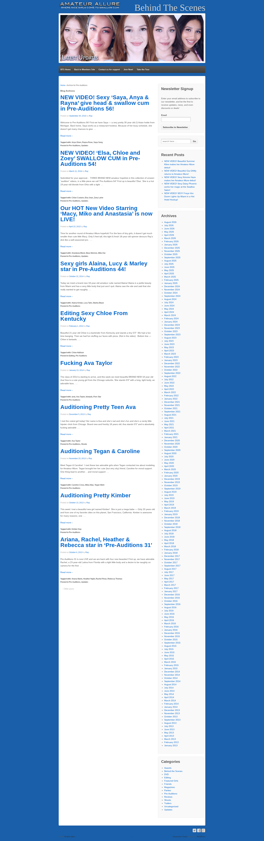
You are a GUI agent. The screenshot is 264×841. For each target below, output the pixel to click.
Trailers (167, 803)
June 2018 (169, 537)
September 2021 (172, 411)
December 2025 (172, 248)
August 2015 (170, 646)
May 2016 (169, 617)
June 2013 (169, 729)
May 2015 (169, 655)
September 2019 (172, 488)
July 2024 (169, 302)
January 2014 (171, 707)
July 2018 (169, 533)
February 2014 (171, 703)
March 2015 (170, 662)
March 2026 (170, 238)
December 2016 (172, 594)
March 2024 (170, 315)
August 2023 (170, 337)
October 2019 (171, 485)
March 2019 (170, 508)
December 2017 (172, 556)
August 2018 (170, 530)
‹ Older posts (68, 589)
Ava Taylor (80, 397)
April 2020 (169, 466)
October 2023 (171, 331)
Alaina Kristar (77, 303)
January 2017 (171, 591)
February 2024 (171, 318)
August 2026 (170, 222)
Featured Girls (171, 781)
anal (73, 397)
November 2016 (172, 598)
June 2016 (169, 614)
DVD (166, 774)
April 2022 (169, 389)
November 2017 (172, 559)
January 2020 (171, 476)
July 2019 (169, 495)
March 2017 (170, 585)
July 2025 (169, 264)
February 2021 (171, 434)
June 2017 (169, 575)
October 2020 (171, 447)
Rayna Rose (87, 142)
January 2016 (171, 630)
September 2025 (172, 257)
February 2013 (171, 742)
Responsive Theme (180, 836)
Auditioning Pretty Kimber (95, 495)
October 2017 (171, 562)
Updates (84, 145)
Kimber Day (76, 529)
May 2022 (169, 386)
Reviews (168, 797)
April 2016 (169, 620)
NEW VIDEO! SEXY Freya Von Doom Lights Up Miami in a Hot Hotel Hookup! (179, 196)
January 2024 (171, 321)
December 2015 (172, 633)
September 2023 (172, 334)
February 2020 (171, 472)
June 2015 (169, 652)
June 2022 (169, 382)
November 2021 (172, 405)
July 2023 (169, 341)
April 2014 (169, 697)
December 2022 (172, 363)
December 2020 (172, 440)
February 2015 (171, 665)
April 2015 (169, 659)
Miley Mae (89, 485)
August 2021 (170, 415)
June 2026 (169, 228)
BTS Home (66, 69)
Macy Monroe (91, 253)
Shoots (84, 444)
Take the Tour (143, 69)
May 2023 (169, 347)
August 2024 (170, 299)
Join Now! (128, 69)
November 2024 (172, 289)
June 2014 (169, 691)
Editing (72, 356)
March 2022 (170, 392)
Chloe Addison (78, 352)
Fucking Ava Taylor (86, 363)
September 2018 (172, 527)
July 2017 (169, 572)
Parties (167, 790)
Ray (90, 116)
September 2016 (172, 604)
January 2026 (171, 244)
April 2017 (169, 581)
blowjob (89, 397)
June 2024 (169, 305)
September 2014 (172, 681)
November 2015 (172, 636)
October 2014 (171, 678)
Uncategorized (171, 806)
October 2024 (171, 293)
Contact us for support (109, 69)
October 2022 (171, 370)
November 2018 (172, 520)
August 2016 (170, 607)
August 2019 (170, 492)
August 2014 (170, 684)
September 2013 (172, 720)
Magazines (169, 787)
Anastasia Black (78, 253)
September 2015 (172, 642)
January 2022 (171, 398)
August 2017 (170, 569)
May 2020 (169, 463)
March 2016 (170, 623)
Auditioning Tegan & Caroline (100, 451)
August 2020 (170, 453)
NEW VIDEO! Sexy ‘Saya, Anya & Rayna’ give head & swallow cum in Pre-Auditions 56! (104, 103)
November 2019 (172, 482)
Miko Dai (101, 253)
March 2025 (170, 276)
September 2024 (172, 296)
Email (164, 115)
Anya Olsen (76, 142)
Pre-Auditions (74, 145)
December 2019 (172, 479)
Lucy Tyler (88, 303)
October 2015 (171, 639)
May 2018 (169, 540)
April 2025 (169, 273)
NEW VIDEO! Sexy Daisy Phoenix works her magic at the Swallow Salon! (180, 186)
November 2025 (172, 251)
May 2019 (169, 501)
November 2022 (172, 366)
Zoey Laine (98, 198)
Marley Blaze (98, 303)
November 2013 (172, 713)
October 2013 (171, 716)
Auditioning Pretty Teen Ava (98, 407)
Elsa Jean (89, 198)
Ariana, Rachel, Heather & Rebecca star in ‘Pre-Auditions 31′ (106, 542)
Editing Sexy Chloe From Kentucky (94, 316)
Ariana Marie (77, 579)
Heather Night (89, 579)
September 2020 (172, 450)
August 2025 (170, 260)
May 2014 (169, 694)
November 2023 (172, 328)
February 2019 (171, 511)
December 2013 (172, 710)
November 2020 (172, 443)
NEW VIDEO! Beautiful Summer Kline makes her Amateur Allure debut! (179, 164)
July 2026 (169, 225)
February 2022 (171, 395)
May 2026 (169, 232)
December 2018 (172, 517)
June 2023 (169, 344)
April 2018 (169, 543)
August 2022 (170, 376)
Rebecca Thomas (115, 579)
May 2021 (169, 424)
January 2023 (171, 360)
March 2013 (170, 739)
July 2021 (169, 418)
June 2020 (169, 459)
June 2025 (169, 267)
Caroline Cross (78, 485)
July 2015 (169, 649)
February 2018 (171, 549)
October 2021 (171, 408)
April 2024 (169, 312)
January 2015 (171, 668)
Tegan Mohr (100, 485)
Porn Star (97, 397)
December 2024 (172, 286)
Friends (168, 784)
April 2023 (169, 350)
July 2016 (169, 610)
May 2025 (169, 270)
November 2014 (172, 675)
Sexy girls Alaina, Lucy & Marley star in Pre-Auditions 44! (103, 266)
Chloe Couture (78, 198)
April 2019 (169, 504)
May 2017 (169, 578)
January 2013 (171, 745)
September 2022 (172, 373)
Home (62, 85)
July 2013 (169, 726)
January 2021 (171, 437)
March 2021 (170, 431)
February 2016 (171, 626)
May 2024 (169, 309)
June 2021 (169, 421)
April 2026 (169, 235)
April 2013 (169, 736)
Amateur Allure (69, 836)
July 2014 (169, 687)
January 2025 (171, 283)
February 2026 (171, 241)
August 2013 (170, 723)
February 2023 (171, 357)
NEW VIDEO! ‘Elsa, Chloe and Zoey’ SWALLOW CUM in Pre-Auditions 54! (100, 158)
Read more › (66, 136)
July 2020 (169, 456)
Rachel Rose (101, 579)
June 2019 (169, 498)
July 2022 (169, 379)
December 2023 (172, 325)
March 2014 (170, 700)
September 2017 (172, 565)
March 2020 (170, 469)
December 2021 (172, 402)
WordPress (201, 836)
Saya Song (98, 142)
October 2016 (171, 601)
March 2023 (170, 354)
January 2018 (171, 553)
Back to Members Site (84, 69)
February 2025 (171, 280)
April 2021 (169, 427)
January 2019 (171, 514)
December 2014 (172, 671)
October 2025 (171, 254)
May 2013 (169, 732)
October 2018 (171, 524)
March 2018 (170, 546)
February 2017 (171, 588)
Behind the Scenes (173, 771)
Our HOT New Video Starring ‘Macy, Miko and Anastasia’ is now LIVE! (106, 214)
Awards (167, 768)
